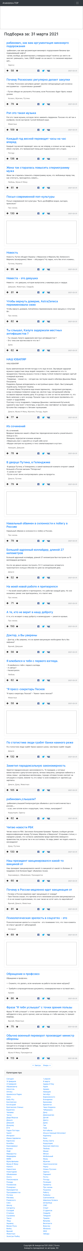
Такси (8, 1218)
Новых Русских (49, 1169)
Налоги (9, 1166)
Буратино (10, 1110)
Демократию (48, 1115)
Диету (45, 1120)
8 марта (46, 1081)
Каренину (47, 1135)
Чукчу (9, 1115)
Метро (46, 1154)
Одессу (11, 65)
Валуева (46, 1221)
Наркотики (11, 1169)
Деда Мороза (12, 1117)
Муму (45, 1159)
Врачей (9, 1231)
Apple (45, 412)
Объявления (11, 1174)
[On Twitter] (43, 70)
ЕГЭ (8, 1128)
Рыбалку (46, 1195)
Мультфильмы (12, 1161)
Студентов (47, 1210)
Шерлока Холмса (50, 1200)
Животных (12, 124)
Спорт (45, 1208)
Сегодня (10, 1079)
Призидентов (37, 875)
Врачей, (11, 646)
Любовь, (11, 182)
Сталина (10, 1213)
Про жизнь (12, 208)
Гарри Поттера (12, 1130)
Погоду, (39, 412)
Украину (18, 263)
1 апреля (46, 1079)
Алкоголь (10, 1089)
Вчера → (47, 1065)
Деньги (11, 572)
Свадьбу (30, 287)
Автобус (46, 1094)
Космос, (11, 98)
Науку (45, 1166)
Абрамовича (11, 1086)
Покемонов (11, 1185)
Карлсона (10, 1141)
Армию (11, 993)
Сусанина (10, 1216)
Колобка (10, 1143)
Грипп (8, 1133)
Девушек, (12, 287)
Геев (45, 1128)
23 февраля (11, 1084)
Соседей (10, 1210)
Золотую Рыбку (13, 1236)
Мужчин (46, 1161)
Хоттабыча (47, 1130)
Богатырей (11, 1105)
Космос (9, 1148)
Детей (45, 1117)
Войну (9, 1228)
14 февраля (11, 1081)
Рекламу (10, 1197)
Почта (56, 1245)
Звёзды (46, 1234)
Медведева (11, 1156)
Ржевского (11, 1200)
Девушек (20, 448)
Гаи (44, 1125)
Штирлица (47, 1203)
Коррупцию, (13, 813)
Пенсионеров (12, 1179)
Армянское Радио (14, 1094)
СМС (45, 1205)
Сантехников (48, 1197)
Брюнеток (47, 1105)
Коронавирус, (14, 875)
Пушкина (47, 1190)
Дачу (45, 1112)
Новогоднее (11, 1172)
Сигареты (10, 1208)
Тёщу (8, 1221)
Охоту (9, 1177)
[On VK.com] (49, 70)
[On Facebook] (38, 70)
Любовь (11, 674)
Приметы (47, 1185)
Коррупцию (48, 1143)
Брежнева (47, 1102)
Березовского (49, 1097)
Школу (9, 1205)
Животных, (21, 287)
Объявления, (25, 875)
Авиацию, (12, 448)
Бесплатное (11, 1102)
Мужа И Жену (21, 182)
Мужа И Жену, (21, 412)
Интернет (12, 929)
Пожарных (11, 1187)
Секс (8, 1203)
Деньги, (11, 412)
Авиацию (47, 1092)
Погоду (11, 153)
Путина (26, 98)
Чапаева (10, 1112)
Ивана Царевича (13, 1138)
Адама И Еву (48, 1084)
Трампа (46, 1218)
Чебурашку (48, 1110)
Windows (47, 1228)
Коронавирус (12, 1146)
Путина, (11, 263)
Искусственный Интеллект (54, 1133)
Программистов (13, 1192)
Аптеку (9, 1092)
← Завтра (36, 1065)
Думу (10, 345)
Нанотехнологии (50, 1164)
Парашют (47, 1174)
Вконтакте (47, 1223)
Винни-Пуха (11, 1226)
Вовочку (46, 1226)
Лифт (8, 1151)
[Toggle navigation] (77, 3)
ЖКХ (45, 1231)
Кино (45, 1138)
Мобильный (48, 1156)
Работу (46, 1192)
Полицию (47, 1182)
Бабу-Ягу (10, 1099)
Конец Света (48, 1141)
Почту (45, 1177)
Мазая (45, 1151)
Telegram (47, 1216)
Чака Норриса (49, 1107)
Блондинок (48, 1099)
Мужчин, (19, 98)
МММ (8, 1159)
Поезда (9, 1182)
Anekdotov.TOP (10, 3)
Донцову (10, 1125)
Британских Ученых (14, 1107)
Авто (8, 1097)
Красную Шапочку (51, 1146)
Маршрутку (11, 1154)
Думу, (17, 784)
